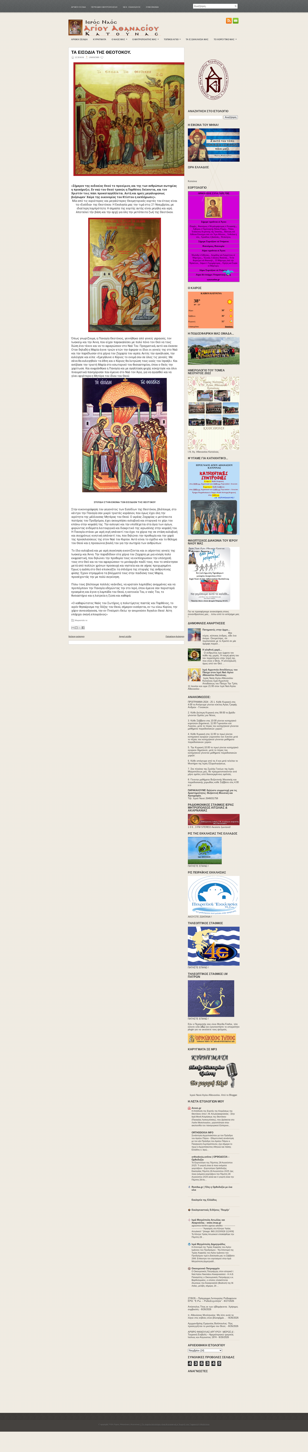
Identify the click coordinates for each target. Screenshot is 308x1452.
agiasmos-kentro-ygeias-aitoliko (207, 1225)
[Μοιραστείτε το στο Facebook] (83, 627)
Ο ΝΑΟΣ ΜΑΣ (119, 39)
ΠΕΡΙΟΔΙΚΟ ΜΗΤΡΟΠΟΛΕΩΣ (104, 7)
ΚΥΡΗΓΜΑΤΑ (99, 39)
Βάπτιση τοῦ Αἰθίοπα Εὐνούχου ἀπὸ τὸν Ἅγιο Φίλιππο (212, 233)
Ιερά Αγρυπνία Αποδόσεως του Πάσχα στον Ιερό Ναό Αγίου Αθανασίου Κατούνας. (220, 672)
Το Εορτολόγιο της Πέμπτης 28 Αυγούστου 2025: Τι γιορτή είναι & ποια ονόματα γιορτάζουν (212, 1165)
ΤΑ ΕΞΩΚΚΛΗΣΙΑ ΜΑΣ (197, 39)
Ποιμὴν (193, 226)
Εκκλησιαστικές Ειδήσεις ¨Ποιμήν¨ (211, 1210)
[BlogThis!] (76, 627)
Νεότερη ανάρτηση (76, 636)
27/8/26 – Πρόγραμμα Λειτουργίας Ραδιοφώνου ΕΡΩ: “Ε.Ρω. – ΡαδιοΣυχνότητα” (212, 1299)
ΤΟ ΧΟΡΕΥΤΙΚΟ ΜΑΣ (225, 39)
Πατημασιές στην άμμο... (216, 629)
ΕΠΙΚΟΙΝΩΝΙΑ (152, 7)
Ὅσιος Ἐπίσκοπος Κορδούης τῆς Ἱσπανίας (213, 230)
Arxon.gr (196, 1108)
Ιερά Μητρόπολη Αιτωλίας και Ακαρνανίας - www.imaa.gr (208, 1221)
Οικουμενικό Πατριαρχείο (206, 1268)
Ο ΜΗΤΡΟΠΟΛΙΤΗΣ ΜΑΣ (145, 39)
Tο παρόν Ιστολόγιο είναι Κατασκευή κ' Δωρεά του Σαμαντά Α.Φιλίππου (175, 1424)
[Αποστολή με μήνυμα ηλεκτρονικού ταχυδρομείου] (73, 627)
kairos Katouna (211, 293)
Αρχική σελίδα (78, 7)
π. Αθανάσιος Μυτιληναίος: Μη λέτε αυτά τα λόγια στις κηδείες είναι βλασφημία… (211, 1316)
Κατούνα (192, 181)
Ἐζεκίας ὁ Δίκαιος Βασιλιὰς (215, 257)
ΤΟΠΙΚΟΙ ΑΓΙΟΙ (172, 39)
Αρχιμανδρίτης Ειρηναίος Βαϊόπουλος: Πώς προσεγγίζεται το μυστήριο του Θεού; (210, 1325)
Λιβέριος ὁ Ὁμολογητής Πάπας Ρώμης (209, 229)
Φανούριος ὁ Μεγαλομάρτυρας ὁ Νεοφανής (216, 226)
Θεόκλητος (226, 237)
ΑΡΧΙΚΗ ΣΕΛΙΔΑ (79, 39)
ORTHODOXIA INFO (202, 1132)
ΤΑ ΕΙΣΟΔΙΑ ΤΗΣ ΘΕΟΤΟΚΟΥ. (101, 52)
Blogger (233, 1095)
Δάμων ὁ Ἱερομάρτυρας (210, 263)
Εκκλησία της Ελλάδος (204, 1200)
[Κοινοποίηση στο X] (79, 627)
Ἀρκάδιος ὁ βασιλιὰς (210, 237)
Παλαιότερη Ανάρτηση (175, 636)
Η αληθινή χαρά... (212, 649)
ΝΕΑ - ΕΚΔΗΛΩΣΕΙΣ (132, 7)
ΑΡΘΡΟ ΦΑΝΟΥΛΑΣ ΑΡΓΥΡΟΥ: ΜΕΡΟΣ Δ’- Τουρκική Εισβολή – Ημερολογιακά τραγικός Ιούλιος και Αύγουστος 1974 (211, 1335)
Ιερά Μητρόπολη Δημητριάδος (208, 1244)
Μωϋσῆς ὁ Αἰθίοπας (200, 255)
